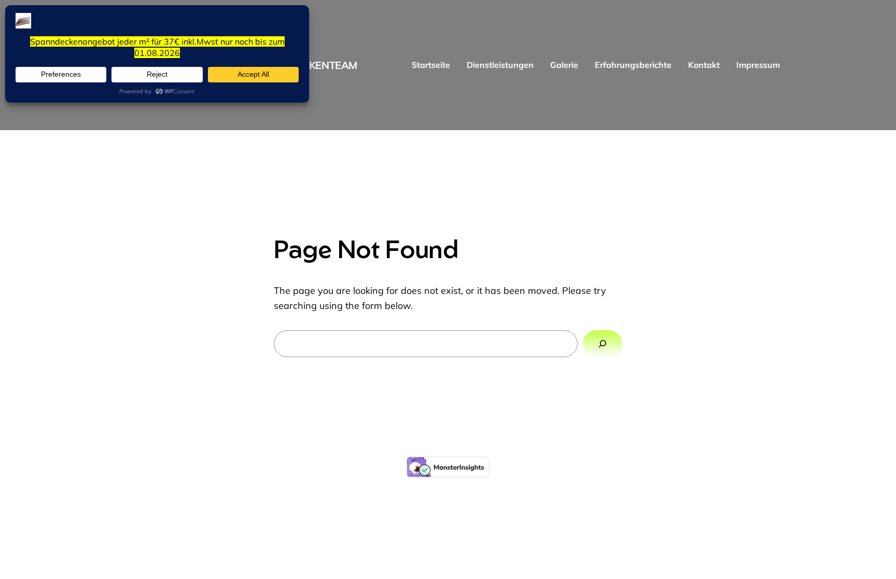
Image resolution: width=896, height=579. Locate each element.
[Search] (602, 343)
